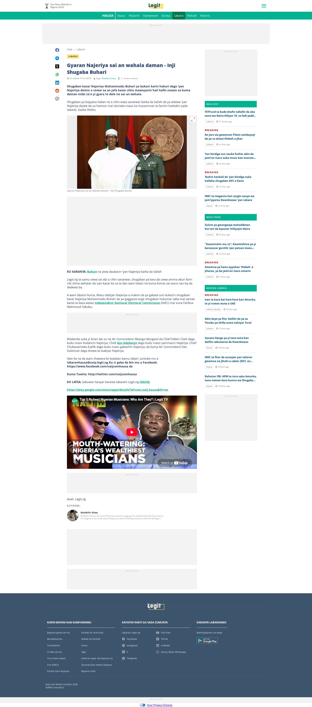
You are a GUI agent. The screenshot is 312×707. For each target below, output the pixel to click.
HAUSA (145, 382)
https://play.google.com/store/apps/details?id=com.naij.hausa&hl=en (117, 390)
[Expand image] (193, 119)
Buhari (92, 272)
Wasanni (134, 15)
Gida (69, 49)
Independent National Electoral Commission (127, 303)
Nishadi (191, 15)
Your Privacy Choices (159, 705)
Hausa (107, 15)
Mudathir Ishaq (108, 78)
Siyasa (121, 15)
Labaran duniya (213, 309)
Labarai (178, 15)
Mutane (205, 15)
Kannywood (150, 15)
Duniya (166, 15)
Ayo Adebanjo (127, 343)
